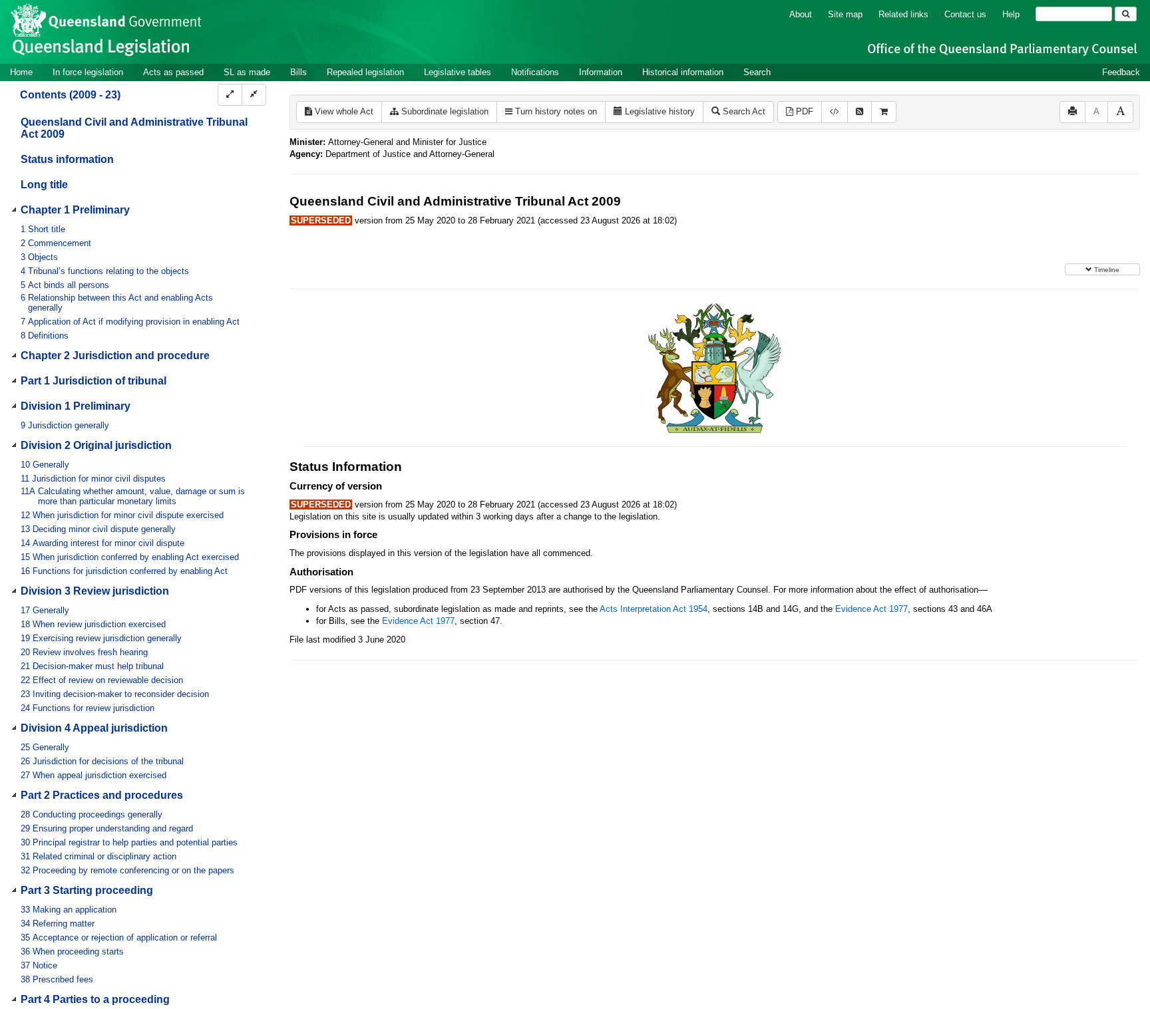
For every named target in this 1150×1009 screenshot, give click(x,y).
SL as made (247, 72)
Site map (845, 14)
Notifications (535, 72)
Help (1011, 14)
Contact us (965, 14)
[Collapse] (254, 95)
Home (21, 72)
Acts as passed (173, 72)
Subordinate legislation (443, 111)
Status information (67, 159)
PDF (803, 111)
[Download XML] (834, 112)
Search (757, 72)
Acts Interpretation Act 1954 (653, 609)
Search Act (742, 111)
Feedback (1121, 72)
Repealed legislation (365, 72)
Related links (903, 14)
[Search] (1126, 14)
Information (600, 72)
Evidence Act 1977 (871, 609)
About (800, 14)
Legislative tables (457, 72)
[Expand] (230, 95)
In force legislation (88, 72)
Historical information (682, 72)
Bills (298, 72)
